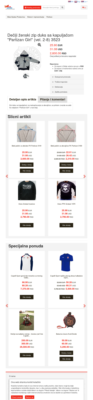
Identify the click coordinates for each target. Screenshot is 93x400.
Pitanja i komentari (52, 99)
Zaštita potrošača (61, 92)
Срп (85, 1)
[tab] (67, 76)
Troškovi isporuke (61, 82)
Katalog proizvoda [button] (33, 7)
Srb (72, 1)
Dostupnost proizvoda (62, 77)
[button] (7, 176)
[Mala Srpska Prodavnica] (8, 7)
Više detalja (27, 171)
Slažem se (29, 397)
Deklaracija (59, 87)
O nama (12, 376)
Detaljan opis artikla (22, 99)
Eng (78, 1)
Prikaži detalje (17, 397)
